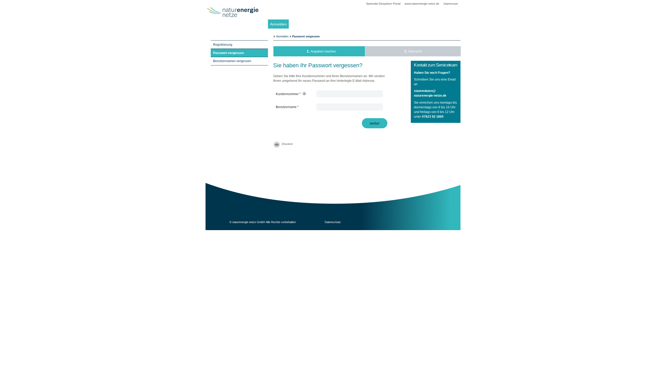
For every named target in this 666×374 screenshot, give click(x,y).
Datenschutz (333, 222)
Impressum (451, 3)
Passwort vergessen (228, 53)
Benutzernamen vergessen (232, 61)
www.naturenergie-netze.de (422, 3)
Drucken (287, 143)
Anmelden (278, 24)
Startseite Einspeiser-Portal (383, 3)
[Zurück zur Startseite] (233, 23)
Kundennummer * (289, 94)
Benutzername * (287, 107)
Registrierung (222, 44)
